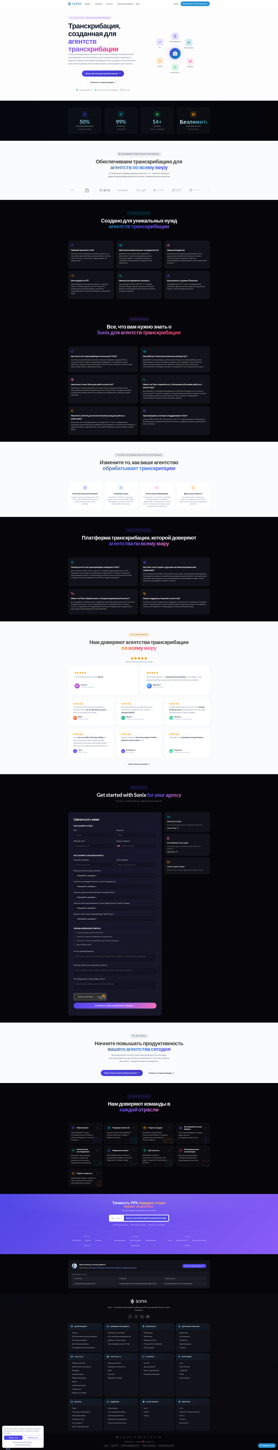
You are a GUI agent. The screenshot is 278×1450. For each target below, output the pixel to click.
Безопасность (184, 1423)
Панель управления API (151, 1370)
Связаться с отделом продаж (102, 82)
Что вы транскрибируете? (84, 951)
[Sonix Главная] (74, 4)
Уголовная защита (78, 1374)
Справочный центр (97, 1268)
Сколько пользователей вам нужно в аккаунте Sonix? (95, 892)
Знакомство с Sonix (78, 1419)
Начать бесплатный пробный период (146, 1218)
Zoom (181, 1363)
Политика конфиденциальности (130, 1445)
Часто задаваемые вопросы (117, 1412)
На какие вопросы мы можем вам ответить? (91, 965)
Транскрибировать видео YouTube (119, 1344)
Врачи (110, 1370)
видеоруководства (129, 1268)
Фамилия (120, 830)
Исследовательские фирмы (153, 1344)
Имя (76, 830)
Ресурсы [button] (109, 4)
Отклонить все (33, 1438)
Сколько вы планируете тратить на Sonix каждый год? (95, 881)
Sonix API (146, 1363)
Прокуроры (75, 1370)
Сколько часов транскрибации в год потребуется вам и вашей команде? (102, 903)
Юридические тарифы (79, 1393)
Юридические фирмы (79, 1378)
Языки (74, 1408)
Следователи (76, 1389)
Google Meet (183, 1370)
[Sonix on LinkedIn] (142, 1316)
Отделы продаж (149, 1347)
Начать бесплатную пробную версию (101, 73)
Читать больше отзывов (138, 764)
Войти (176, 4)
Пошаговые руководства (116, 1415)
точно (167, 1307)
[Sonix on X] (136, 1316)
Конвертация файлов (125, 4)
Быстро (161, 1307)
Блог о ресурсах (77, 1423)
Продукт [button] (88, 4)
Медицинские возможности (117, 1367)
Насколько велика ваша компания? (88, 871)
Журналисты (184, 1333)
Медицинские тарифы (115, 1378)
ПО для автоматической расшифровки (84, 1336)
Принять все (13, 1438)
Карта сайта (114, 1445)
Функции (75, 1333)
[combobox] (118, 846)
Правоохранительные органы (81, 1367)
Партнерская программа (151, 1374)
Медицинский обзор (114, 1363)
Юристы (74, 1381)
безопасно (139, 1310)
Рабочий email (80, 841)
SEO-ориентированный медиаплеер (119, 1336)
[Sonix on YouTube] (148, 1316)
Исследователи (185, 1336)
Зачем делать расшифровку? (117, 1419)
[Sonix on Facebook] (130, 1316)
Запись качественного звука (117, 1423)
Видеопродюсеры (185, 1344)
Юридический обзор (78, 1363)
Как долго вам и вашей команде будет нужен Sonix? (94, 914)
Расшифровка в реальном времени (83, 1347)
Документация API (150, 1367)
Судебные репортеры (79, 1385)
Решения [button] (98, 4)
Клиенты (146, 1412)
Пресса (182, 1415)
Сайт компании (122, 860)
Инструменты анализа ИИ (116, 1333)
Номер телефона (123, 841)
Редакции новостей (150, 1340)
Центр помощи (112, 1408)
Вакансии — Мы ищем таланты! (190, 1412)
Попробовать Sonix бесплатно (195, 4)
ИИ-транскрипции (151, 1307)
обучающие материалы (113, 1268)
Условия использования (149, 1445)
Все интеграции (185, 1378)
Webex (182, 1374)
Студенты (183, 1347)
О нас (181, 1408)
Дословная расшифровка (80, 1344)
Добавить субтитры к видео (117, 1340)
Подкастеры (184, 1340)
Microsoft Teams (185, 1367)
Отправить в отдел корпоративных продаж (114, 1005)
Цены (138, 4)
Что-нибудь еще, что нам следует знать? (89, 979)
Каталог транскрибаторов (80, 1426)
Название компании (82, 860)
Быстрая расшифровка (79, 1340)
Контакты (183, 1419)
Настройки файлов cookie (166, 1445)
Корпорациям (148, 1333)
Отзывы (146, 1415)
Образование (148, 1336)
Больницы (111, 1374)
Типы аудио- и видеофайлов (81, 1412)
